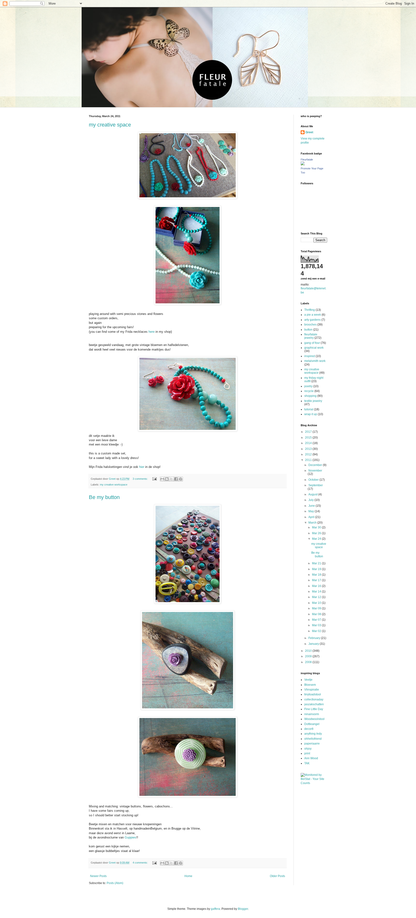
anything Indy (313, 733)
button (308, 329)
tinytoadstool (312, 694)
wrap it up (310, 414)
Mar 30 (317, 527)
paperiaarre (312, 743)
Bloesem (310, 684)
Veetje (308, 679)
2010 (308, 650)
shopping (310, 396)
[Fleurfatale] (303, 164)
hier (141, 467)
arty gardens (312, 319)
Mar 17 (317, 580)
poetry (308, 386)
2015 (308, 437)
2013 (308, 449)
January (314, 643)
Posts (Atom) (115, 883)
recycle (309, 391)
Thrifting (309, 310)
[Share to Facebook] (176, 479)
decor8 (308, 729)
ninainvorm (311, 714)
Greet (309, 132)
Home (188, 876)
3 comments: (141, 478)
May (311, 511)
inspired (309, 356)
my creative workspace (113, 484)
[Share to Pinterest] (180, 479)
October (313, 479)
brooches (310, 324)
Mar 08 (317, 614)
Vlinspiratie (311, 689)
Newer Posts (98, 876)
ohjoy (308, 748)
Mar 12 (317, 597)
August (313, 494)
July (311, 500)
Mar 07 (317, 619)
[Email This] (162, 479)
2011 (308, 460)
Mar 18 (317, 574)
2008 (308, 662)
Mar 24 (317, 538)
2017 (308, 431)
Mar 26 (317, 533)
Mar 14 (317, 591)
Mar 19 (317, 569)
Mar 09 (317, 608)
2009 (308, 656)
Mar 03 (317, 625)
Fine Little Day (313, 709)
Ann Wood (311, 758)
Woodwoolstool (314, 719)
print (307, 753)
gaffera (215, 909)
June (312, 505)
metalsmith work (314, 361)
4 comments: (141, 862)
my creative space (110, 125)
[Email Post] (154, 478)
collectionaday (313, 699)
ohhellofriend (313, 738)
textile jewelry (313, 401)
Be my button (104, 497)
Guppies (130, 837)
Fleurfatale (307, 159)
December (315, 465)
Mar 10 (317, 603)
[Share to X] (171, 479)
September (315, 485)
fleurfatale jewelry (310, 336)
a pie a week (312, 314)
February (314, 638)
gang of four (312, 343)
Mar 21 (317, 563)
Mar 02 (317, 631)
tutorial (308, 409)
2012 (308, 454)
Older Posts (277, 876)
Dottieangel (311, 724)
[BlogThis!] (166, 479)
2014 (308, 443)
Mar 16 (317, 586)
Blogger (243, 909)
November (315, 470)
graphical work (314, 347)
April (311, 517)
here (152, 331)
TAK (307, 763)
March (312, 522)
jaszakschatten (314, 704)
